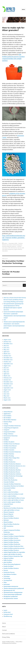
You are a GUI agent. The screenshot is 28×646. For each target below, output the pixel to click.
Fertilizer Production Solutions (12, 474)
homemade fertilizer (9, 488)
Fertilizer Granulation (7, 244)
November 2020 (8, 384)
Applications (7, 413)
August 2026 (7, 339)
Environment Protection (11, 436)
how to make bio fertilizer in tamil (13, 494)
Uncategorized (8, 580)
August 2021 (7, 365)
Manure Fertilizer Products (11, 518)
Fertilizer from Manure (10, 446)
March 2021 (7, 375)
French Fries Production (10, 480)
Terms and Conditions (8, 633)
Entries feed (7, 612)
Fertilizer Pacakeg (9, 456)
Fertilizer (20, 243)
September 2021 (8, 363)
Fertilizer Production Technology (13, 476)
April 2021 (6, 373)
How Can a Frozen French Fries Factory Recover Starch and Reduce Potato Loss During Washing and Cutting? (15, 299)
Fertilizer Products (9, 478)
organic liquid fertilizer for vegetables (14, 552)
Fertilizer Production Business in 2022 (14, 466)
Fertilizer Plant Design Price (11, 458)
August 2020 (7, 390)
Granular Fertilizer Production (12, 484)
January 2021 (7, 379)
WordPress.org (8, 616)
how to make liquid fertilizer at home (14, 498)
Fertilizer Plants (8, 460)
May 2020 (6, 396)
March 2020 (7, 398)
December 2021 (8, 357)
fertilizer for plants (9, 442)
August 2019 (7, 400)
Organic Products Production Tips (13, 556)
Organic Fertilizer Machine (11, 542)
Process (6, 570)
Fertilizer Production (17, 244)
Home (4, 623)
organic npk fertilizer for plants (12, 554)
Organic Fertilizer (9, 534)
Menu (23, 9)
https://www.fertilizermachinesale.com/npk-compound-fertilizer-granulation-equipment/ (13, 237)
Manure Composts (9, 512)
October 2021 (7, 361)
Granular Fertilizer (9, 482)
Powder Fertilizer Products (11, 568)
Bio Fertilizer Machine (10, 419)
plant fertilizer (8, 562)
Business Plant (8, 421)
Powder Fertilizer (8, 566)
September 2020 (8, 388)
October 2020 (7, 386)
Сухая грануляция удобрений (13, 594)
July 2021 (6, 367)
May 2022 (6, 349)
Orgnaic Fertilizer (9, 558)
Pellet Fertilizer (8, 560)
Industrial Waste (8, 504)
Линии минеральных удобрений (14, 588)
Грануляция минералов (11, 586)
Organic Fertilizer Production (12, 544)
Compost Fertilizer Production (12, 425)
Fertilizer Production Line (11, 468)
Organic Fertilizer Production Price (13, 546)
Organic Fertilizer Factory (11, 538)
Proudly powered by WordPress (9, 643)
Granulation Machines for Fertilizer (14, 486)
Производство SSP (9, 590)
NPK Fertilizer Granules (16, 247)
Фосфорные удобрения (11, 596)
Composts (6, 429)
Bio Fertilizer (7, 417)
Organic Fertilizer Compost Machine (14, 536)
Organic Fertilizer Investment (12, 540)
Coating (6, 423)
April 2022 (6, 351)
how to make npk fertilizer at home (14, 500)
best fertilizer (7, 415)
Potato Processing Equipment (12, 564)
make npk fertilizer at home (12, 510)
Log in (5, 610)
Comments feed (8, 614)
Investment (7, 506)
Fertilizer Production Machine (9, 246)
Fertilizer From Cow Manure (12, 444)
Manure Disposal (8, 514)
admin (5, 243)
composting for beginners (11, 427)
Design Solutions (8, 433)
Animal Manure (8, 411)
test (5, 319)
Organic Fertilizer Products (11, 550)
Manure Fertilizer (9, 516)
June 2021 (6, 369)
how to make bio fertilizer (11, 492)
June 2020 (6, 394)
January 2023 (7, 341)
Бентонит (7, 584)
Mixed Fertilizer (8, 522)
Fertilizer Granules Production (12, 452)
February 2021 (8, 377)
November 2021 (8, 359)
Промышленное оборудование (13, 592)
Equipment (7, 438)
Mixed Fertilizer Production (11, 524)
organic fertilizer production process (14, 548)
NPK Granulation (8, 526)
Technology (7, 578)
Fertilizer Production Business (12, 464)
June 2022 (6, 347)
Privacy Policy (6, 637)
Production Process (9, 572)
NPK (9, 247)
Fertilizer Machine (9, 454)
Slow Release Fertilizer (10, 574)
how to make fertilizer (10, 496)
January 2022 (7, 355)
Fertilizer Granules (9, 450)
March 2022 (7, 353)
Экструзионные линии (11, 598)
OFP (5, 528)
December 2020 (8, 381)
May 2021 (6, 371)
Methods (6, 520)
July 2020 (6, 392)
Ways (5, 582)
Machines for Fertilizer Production (13, 508)
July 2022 (6, 345)
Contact (4, 630)
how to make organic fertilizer (12, 502)
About (4, 626)
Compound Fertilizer (9, 431)
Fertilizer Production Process (12, 472)
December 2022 (8, 343)
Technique (7, 576)
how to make (7, 490)
